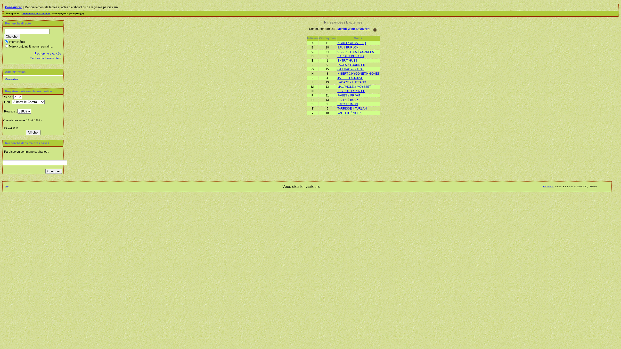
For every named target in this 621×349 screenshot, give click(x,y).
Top (7, 186)
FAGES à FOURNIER (351, 65)
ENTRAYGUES (347, 60)
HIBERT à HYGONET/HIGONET (358, 73)
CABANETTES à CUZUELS (355, 52)
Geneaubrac (13, 7)
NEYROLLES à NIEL (351, 91)
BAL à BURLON (348, 47)
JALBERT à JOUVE (350, 78)
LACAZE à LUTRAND (351, 82)
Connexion (11, 79)
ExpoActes (548, 186)
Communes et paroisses (36, 13)
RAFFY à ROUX (348, 100)
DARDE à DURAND (350, 56)
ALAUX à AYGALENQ (351, 43)
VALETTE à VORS (349, 113)
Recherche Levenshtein (45, 58)
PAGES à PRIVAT (348, 95)
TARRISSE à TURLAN (352, 108)
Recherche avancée (47, 53)
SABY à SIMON (347, 104)
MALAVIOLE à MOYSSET (354, 86)
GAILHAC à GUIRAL (350, 69)
